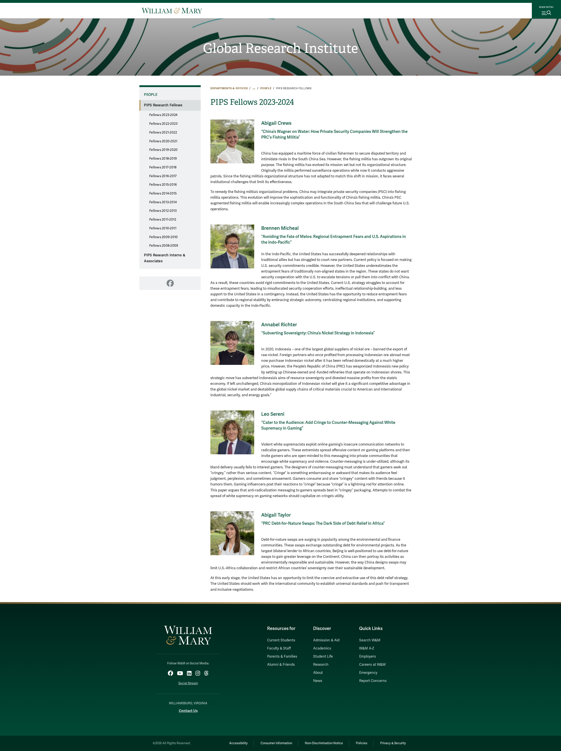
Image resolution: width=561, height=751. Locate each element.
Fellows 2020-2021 (163, 141)
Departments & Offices (229, 88)
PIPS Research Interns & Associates (164, 258)
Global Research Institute (280, 48)
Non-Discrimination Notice (324, 743)
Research (320, 664)
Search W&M (369, 640)
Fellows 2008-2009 (163, 246)
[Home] (172, 10)
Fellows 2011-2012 (162, 219)
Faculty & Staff (279, 648)
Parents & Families (282, 656)
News (317, 681)
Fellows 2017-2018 (162, 167)
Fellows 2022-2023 (163, 124)
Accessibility (238, 743)
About (318, 673)
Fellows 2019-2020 (163, 150)
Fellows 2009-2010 (163, 237)
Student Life (323, 656)
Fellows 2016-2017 (163, 176)
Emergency (368, 673)
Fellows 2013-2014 (163, 202)
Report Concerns (373, 681)
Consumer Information (276, 743)
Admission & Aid (326, 640)
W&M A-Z (366, 648)
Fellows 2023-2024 (163, 115)
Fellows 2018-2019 (163, 159)
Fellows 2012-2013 (163, 211)
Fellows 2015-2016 (163, 185)
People (266, 88)
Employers (367, 656)
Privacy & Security (393, 743)
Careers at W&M (372, 664)
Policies (361, 743)
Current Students (281, 640)
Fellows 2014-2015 (163, 193)
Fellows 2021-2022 (163, 132)
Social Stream (188, 683)
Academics (322, 648)
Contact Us (188, 710)
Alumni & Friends (281, 664)
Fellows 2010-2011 (162, 228)
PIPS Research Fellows (163, 105)
